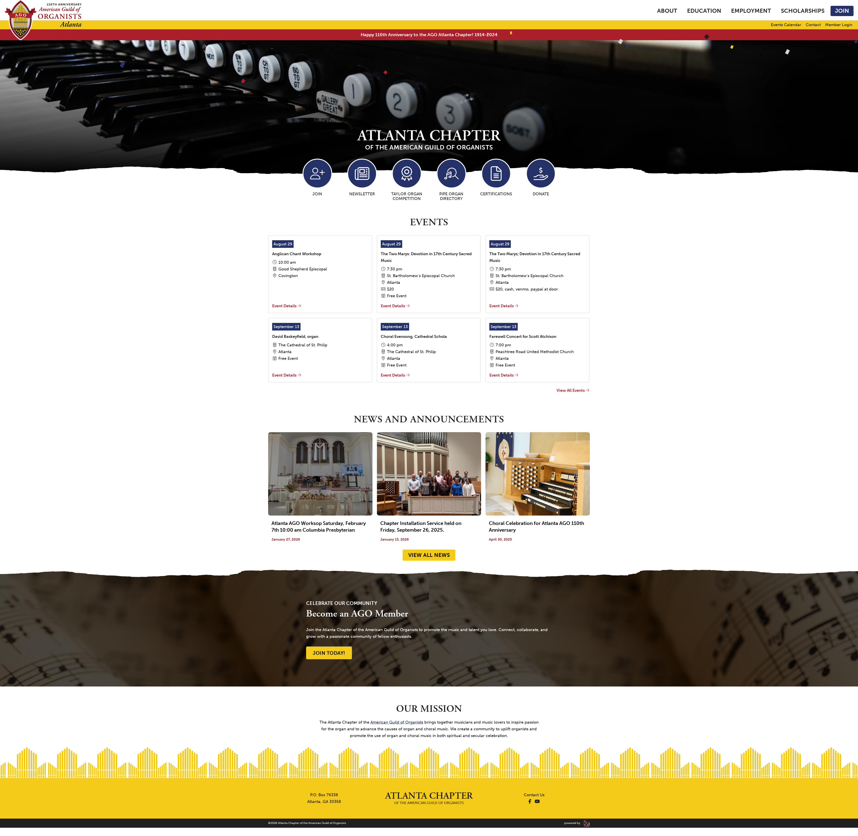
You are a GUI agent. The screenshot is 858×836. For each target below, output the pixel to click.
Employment (751, 10)
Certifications (496, 194)
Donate (541, 194)
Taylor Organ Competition (406, 196)
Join (842, 10)
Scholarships (802, 10)
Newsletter (362, 194)
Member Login (838, 25)
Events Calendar (786, 25)
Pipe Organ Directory (451, 196)
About (667, 10)
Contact (813, 25)
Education (704, 10)
